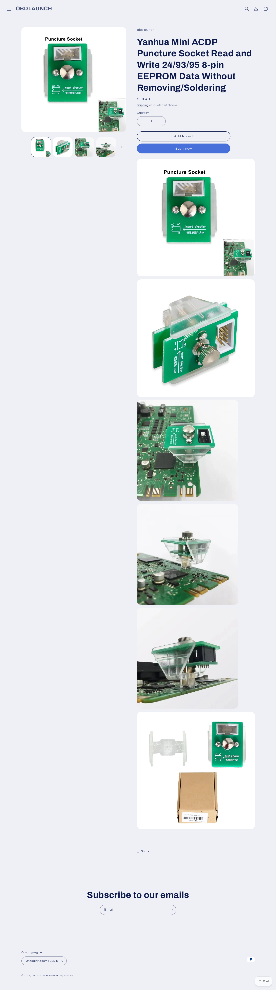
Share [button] (145, 851)
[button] (9, 8)
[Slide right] (121, 147)
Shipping (143, 105)
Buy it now (183, 148)
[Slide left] (25, 147)
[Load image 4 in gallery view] (106, 147)
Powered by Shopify (61, 975)
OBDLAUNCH (40, 975)
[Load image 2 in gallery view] (63, 147)
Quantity (143, 112)
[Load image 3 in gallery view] (84, 147)
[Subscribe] (171, 910)
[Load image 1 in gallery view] (41, 147)
